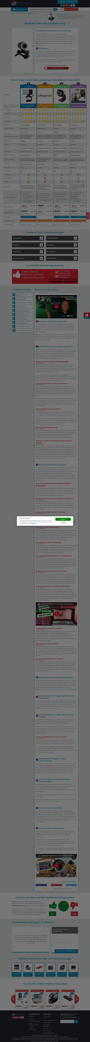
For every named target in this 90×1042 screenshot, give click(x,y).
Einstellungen (33, 523)
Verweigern (63, 522)
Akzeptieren (63, 519)
